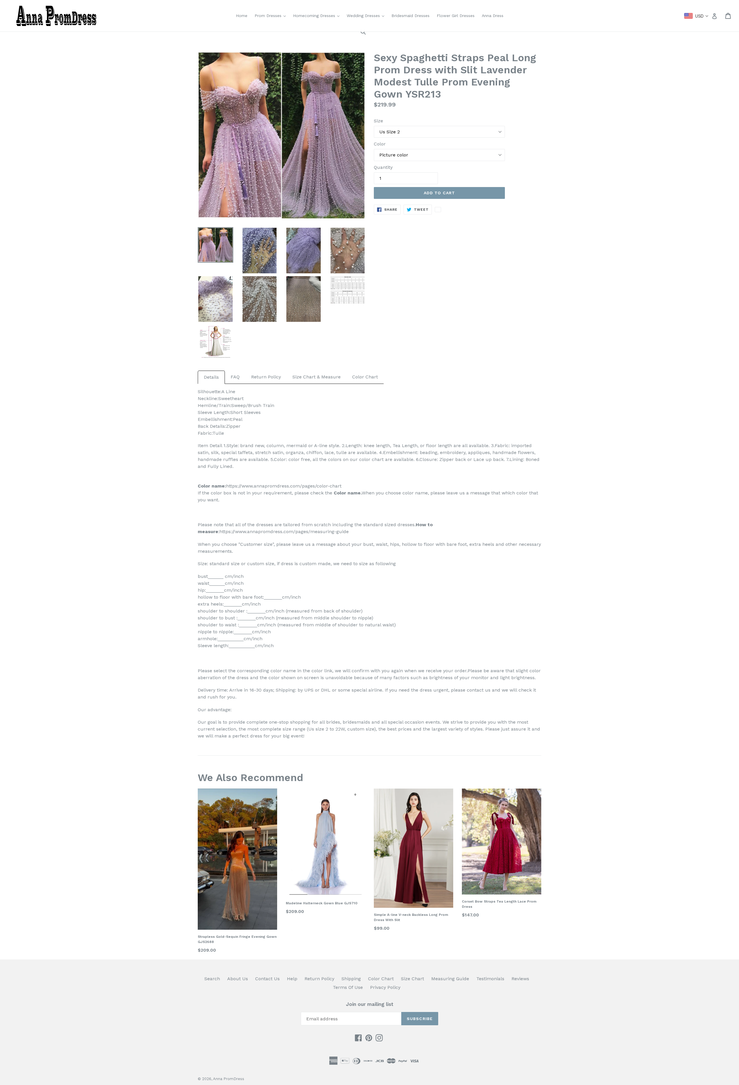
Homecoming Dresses (317, 15)
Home (241, 15)
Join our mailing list (369, 1004)
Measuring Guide (450, 978)
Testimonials (490, 978)
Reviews (520, 978)
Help (292, 978)
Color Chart (365, 377)
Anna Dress (492, 15)
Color (380, 144)
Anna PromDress (228, 1079)
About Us (237, 978)
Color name (347, 493)
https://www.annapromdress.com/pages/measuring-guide (284, 531)
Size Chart (412, 978)
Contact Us (267, 978)
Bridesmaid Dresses (410, 15)
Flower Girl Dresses (456, 15)
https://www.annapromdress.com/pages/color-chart (283, 486)
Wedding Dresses (367, 15)
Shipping (351, 978)
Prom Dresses (272, 15)
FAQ (235, 377)
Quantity (383, 167)
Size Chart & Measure (316, 377)
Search (212, 978)
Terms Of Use (348, 987)
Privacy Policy (385, 987)
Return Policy (266, 377)
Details (211, 377)
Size (378, 121)
